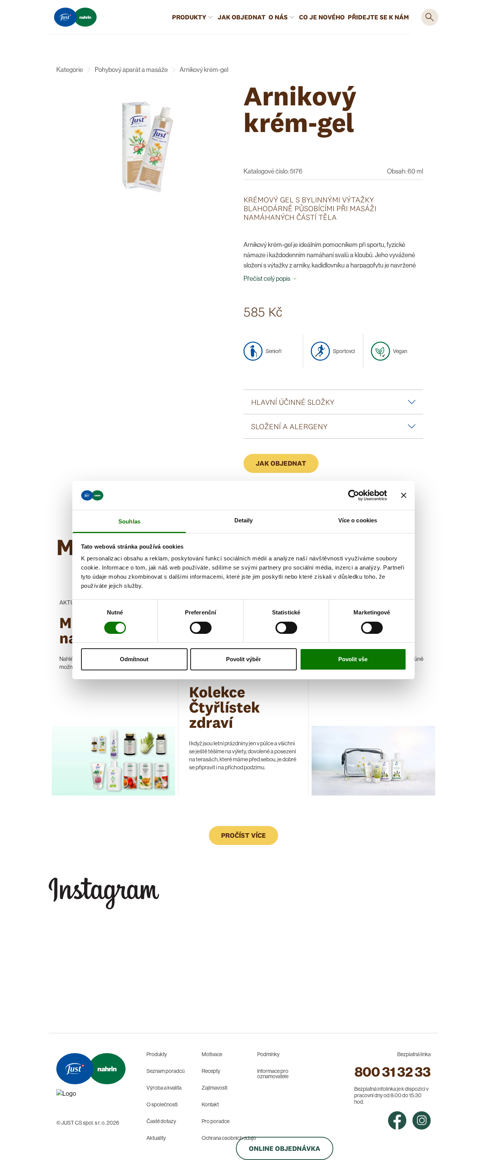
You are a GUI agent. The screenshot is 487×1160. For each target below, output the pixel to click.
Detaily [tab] (243, 520)
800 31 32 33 (393, 1072)
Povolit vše (353, 659)
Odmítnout (134, 659)
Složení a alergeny (289, 426)
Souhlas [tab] (129, 521)
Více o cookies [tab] (357, 520)
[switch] (201, 628)
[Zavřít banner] (403, 495)
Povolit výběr (243, 659)
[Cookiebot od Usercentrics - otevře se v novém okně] (353, 495)
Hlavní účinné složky (292, 402)
